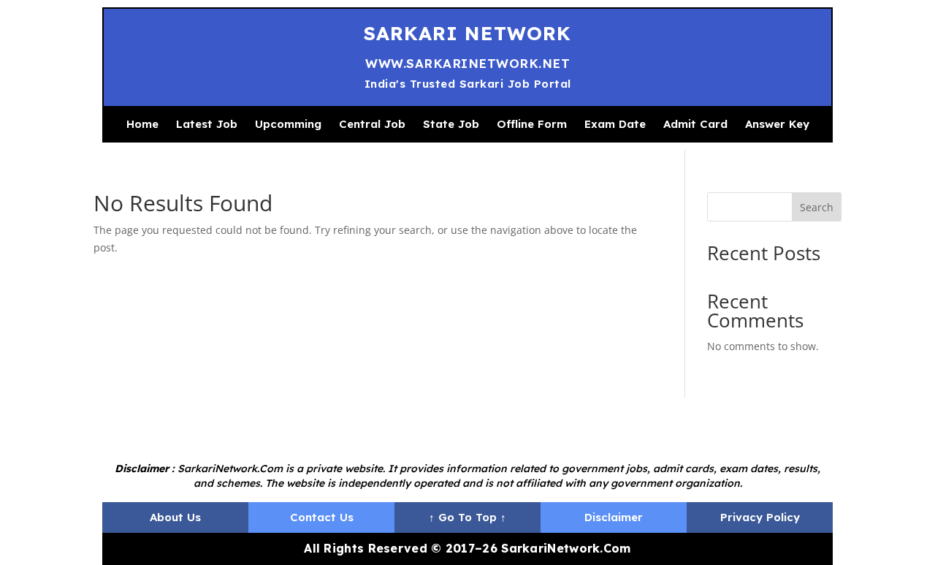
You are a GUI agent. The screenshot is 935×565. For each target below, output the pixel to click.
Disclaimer (613, 517)
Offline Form (532, 124)
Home (142, 124)
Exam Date (615, 124)
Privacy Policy (760, 517)
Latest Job (206, 124)
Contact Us (322, 517)
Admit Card (695, 124)
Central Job (372, 124)
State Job (451, 124)
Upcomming (288, 124)
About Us (175, 517)
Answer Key (777, 124)
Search (816, 207)
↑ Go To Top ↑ (467, 517)
